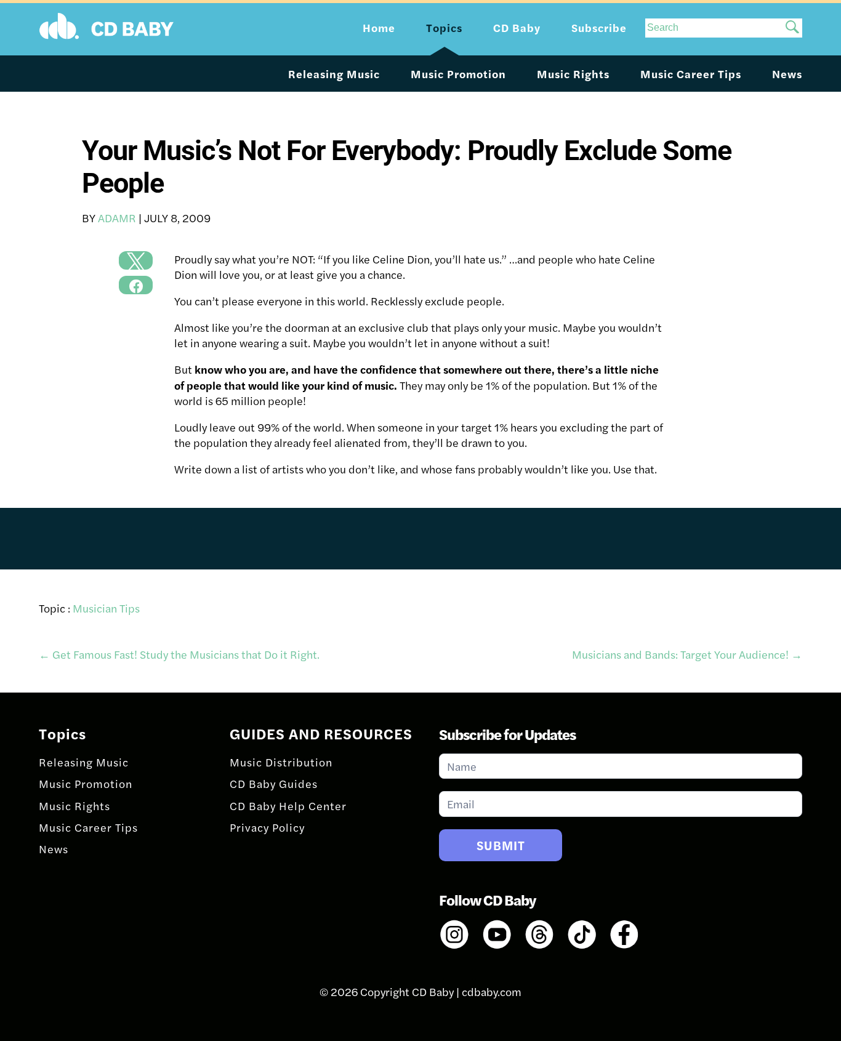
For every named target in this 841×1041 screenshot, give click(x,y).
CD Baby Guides (274, 783)
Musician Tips (106, 608)
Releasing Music (334, 73)
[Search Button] (792, 28)
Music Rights (573, 73)
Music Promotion (458, 73)
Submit (501, 845)
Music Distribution (281, 762)
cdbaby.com (491, 991)
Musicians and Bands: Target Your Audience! (687, 654)
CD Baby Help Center (288, 805)
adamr (117, 217)
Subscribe (599, 27)
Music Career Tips (690, 73)
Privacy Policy (267, 827)
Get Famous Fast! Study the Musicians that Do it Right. (179, 654)
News (787, 73)
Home (379, 27)
